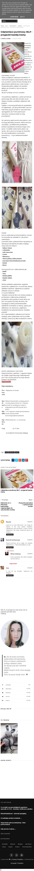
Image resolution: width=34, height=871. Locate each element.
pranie (20, 26)
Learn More (14, 17)
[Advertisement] (16, 781)
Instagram (18, 688)
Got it (22, 17)
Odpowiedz (10, 534)
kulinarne (12, 844)
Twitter (18, 696)
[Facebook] (11, 855)
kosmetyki (4, 844)
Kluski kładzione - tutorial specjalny (13, 813)
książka (10, 847)
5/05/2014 (29, 553)
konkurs (17, 847)
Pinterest (18, 692)
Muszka (8, 522)
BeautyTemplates (17, 859)
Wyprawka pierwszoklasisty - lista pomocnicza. (13, 823)
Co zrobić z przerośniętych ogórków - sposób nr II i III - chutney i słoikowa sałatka (16, 808)
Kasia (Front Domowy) (13, 540)
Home (2, 26)
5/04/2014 (29, 521)
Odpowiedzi (10, 551)
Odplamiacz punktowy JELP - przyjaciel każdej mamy (16, 491)
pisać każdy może (27, 847)
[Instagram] (16, 855)
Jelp (6, 26)
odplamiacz (13, 26)
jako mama (28, 844)
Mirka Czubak (15, 554)
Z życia (4, 847)
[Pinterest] (22, 855)
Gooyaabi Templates (17, 863)
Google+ (18, 700)
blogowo (20, 844)
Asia (7, 568)
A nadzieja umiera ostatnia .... (11, 818)
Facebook (18, 684)
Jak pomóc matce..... (8, 829)
